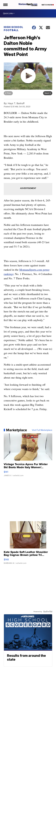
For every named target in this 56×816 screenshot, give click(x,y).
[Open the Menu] (5, 5)
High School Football (13, 29)
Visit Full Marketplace (42, 430)
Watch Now (47, 5)
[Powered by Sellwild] (47, 611)
